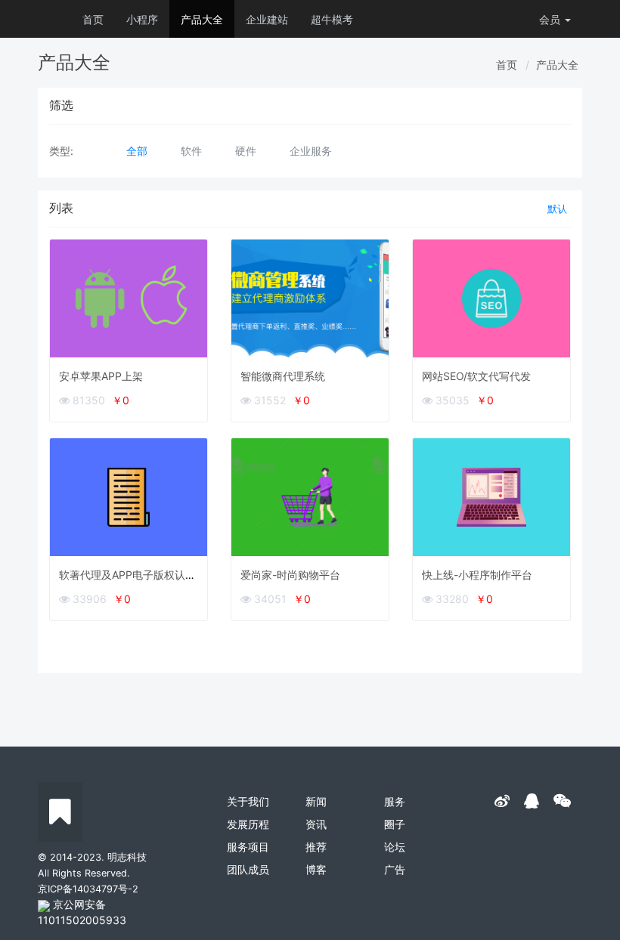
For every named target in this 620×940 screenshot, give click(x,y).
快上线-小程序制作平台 (477, 574)
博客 (316, 869)
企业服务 (311, 150)
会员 (549, 19)
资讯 (316, 824)
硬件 (245, 150)
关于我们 (248, 801)
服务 (394, 801)
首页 (93, 19)
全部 (136, 150)
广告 (394, 869)
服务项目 (248, 846)
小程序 (142, 19)
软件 (191, 150)
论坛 (394, 846)
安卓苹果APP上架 (101, 376)
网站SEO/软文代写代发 (476, 376)
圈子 (394, 824)
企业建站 (267, 19)
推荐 (316, 846)
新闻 (316, 801)
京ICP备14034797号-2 (88, 889)
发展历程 (248, 824)
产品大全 (202, 19)
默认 (557, 209)
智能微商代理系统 (282, 376)
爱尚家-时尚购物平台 (290, 574)
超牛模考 (332, 19)
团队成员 (248, 869)
